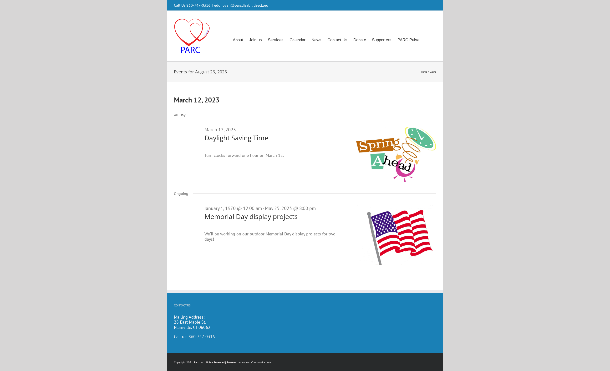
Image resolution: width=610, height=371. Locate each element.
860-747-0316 (201, 336)
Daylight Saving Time (236, 137)
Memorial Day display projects (251, 216)
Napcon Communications (256, 362)
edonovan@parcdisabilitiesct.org (241, 5)
